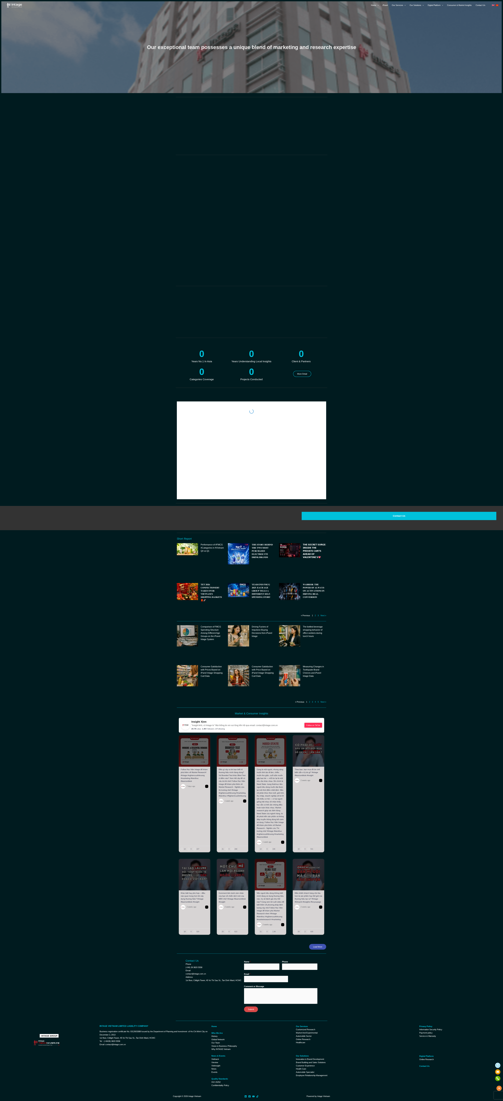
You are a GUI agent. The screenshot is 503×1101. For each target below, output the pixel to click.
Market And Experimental (307, 967)
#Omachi (298, 836)
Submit (251, 943)
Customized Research (305, 964)
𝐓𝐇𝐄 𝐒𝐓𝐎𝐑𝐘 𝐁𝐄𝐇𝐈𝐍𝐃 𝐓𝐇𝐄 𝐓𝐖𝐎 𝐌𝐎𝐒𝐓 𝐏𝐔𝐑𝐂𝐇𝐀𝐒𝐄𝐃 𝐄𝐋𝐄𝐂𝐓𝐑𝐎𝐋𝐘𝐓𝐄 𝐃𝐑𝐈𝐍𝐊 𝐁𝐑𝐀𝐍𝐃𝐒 (262, 485)
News (213, 1003)
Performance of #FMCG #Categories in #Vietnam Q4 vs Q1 (212, 482)
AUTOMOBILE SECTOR (251, 145)
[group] (194, 727)
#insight (310, 709)
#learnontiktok (300, 709)
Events (214, 1006)
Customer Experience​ (305, 1000)
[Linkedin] (245, 1030)
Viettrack (215, 993)
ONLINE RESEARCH (251, 121)
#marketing (185, 712)
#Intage (184, 709)
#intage (315, 706)
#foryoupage (316, 836)
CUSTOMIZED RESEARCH (201, 121)
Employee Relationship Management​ (311, 1009)
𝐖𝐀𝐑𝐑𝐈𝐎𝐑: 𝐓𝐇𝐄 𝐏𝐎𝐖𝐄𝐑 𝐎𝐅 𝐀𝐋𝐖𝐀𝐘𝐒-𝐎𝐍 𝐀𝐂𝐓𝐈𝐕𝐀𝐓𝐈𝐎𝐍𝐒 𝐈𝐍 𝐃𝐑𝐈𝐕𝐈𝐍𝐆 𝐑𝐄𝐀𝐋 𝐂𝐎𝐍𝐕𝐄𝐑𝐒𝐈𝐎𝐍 (314, 524)
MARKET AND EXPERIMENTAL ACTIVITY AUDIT (202, 145)
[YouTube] (253, 1030)
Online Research (303, 973)
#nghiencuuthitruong (196, 709)
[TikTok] (257, 1030)
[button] (324, 298)
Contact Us (399, 450)
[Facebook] (249, 1030)
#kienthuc (195, 712)
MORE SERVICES (301, 145)
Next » (323, 550)
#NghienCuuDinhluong (236, 730)
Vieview (214, 996)
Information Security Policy (430, 964)
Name (247, 896)
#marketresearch (264, 854)
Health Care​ (301, 1003)
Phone (285, 896)
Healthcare (300, 977)
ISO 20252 (216, 1016)
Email (247, 908)
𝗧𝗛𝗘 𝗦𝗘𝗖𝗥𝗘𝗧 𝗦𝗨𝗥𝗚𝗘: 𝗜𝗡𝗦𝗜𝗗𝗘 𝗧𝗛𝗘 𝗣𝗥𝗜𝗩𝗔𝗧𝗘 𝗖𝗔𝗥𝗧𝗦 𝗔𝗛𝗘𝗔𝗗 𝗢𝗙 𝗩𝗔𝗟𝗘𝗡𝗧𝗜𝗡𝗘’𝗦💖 (314, 485)
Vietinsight (215, 1000)
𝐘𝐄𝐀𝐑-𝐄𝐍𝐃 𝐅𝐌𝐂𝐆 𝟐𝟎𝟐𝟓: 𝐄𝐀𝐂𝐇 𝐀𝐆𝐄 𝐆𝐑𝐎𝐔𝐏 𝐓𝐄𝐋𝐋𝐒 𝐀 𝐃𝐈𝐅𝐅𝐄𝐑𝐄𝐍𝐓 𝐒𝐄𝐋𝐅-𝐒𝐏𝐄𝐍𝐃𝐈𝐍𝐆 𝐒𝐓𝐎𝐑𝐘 (261, 524)
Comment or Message (254, 920)
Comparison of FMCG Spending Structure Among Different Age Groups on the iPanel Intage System (211, 567)
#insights (306, 836)
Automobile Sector (304, 970)
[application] (377, 5)
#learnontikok (186, 715)
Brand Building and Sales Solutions (311, 996)
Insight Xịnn (198, 655)
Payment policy (426, 967)
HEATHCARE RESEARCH (301, 121)
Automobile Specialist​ (305, 1006)
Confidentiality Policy (220, 1019)
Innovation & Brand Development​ (310, 993)
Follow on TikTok (313, 659)
